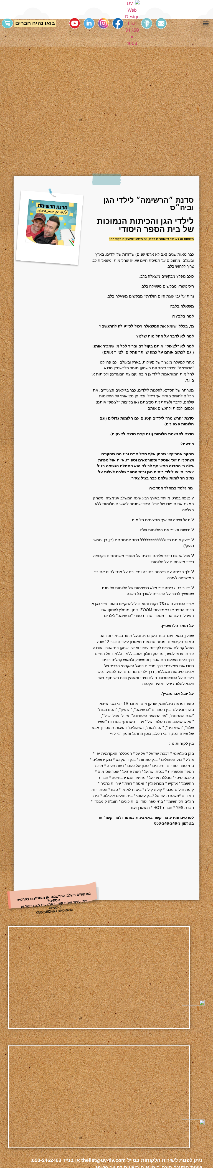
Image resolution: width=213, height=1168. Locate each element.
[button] (205, 23)
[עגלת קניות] (7, 23)
